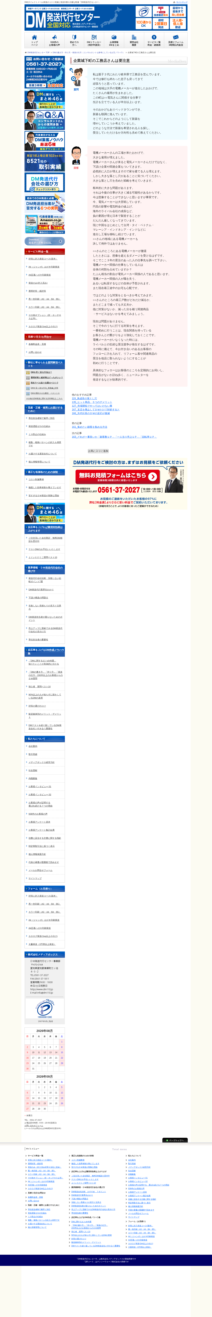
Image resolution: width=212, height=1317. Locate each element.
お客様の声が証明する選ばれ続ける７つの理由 (40, 804)
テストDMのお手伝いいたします (44, 549)
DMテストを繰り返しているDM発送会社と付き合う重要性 (45, 727)
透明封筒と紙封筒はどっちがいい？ (47, 377)
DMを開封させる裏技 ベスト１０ (45, 393)
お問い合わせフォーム (34, 1126)
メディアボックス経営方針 (42, 762)
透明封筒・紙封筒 (37, 291)
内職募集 (33, 778)
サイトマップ (35, 878)
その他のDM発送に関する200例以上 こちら (44, 398)
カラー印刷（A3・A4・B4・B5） (45, 307)
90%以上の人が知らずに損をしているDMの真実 (45, 696)
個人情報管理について (39, 461)
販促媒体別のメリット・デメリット (45, 715)
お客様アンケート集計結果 (42, 830)
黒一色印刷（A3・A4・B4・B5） (45, 299)
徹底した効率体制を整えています (45, 487)
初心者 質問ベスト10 (40, 686)
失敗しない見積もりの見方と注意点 (45, 607)
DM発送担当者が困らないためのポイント (45, 618)
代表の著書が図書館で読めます (44, 862)
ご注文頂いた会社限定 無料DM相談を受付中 (45, 539)
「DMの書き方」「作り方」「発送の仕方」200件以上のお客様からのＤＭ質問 (46, 675)
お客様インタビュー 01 (40, 786)
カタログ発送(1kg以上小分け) (43, 326)
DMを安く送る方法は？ (41, 372)
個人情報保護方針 (37, 854)
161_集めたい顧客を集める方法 (89, 427)
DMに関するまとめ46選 (81, 1222)
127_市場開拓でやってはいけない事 (92, 406)
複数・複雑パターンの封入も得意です (45, 444)
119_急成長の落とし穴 (84, 398)
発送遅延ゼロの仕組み (39, 426)
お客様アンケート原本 (39, 822)
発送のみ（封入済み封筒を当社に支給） (44, 1167)
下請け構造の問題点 (38, 597)
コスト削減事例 (36, 479)
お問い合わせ (35, 352)
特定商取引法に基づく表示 (42, 846)
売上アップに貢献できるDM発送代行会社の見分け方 (45, 630)
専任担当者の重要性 (38, 639)
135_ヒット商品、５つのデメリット (92, 402)
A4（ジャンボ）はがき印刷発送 (44, 267)
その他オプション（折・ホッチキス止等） (45, 317)
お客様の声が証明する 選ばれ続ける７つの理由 (148, 1185)
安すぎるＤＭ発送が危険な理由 (44, 495)
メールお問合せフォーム (40, 870)
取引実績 (33, 754)
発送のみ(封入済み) (38, 283)
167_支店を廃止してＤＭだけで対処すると (96, 409)
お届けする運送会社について (43, 453)
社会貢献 (33, 770)
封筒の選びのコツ (37, 706)
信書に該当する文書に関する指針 (45, 838)
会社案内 (33, 746)
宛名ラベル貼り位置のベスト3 (44, 383)
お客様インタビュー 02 (40, 794)
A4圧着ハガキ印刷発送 (40, 275)
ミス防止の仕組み (37, 434)
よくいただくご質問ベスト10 (43, 557)
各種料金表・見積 (37, 344)
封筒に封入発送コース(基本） (43, 259)
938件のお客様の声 (38, 814)
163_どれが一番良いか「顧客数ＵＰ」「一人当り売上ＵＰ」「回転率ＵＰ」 (114, 437)
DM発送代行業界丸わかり (41, 589)
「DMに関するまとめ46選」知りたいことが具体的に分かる (44, 662)
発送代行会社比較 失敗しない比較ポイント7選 (45, 580)
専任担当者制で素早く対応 (42, 418)
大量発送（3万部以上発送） (42, 944)
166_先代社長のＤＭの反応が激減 (91, 413)
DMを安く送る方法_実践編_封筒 (44, 388)
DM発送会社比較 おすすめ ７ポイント (88, 1192)
